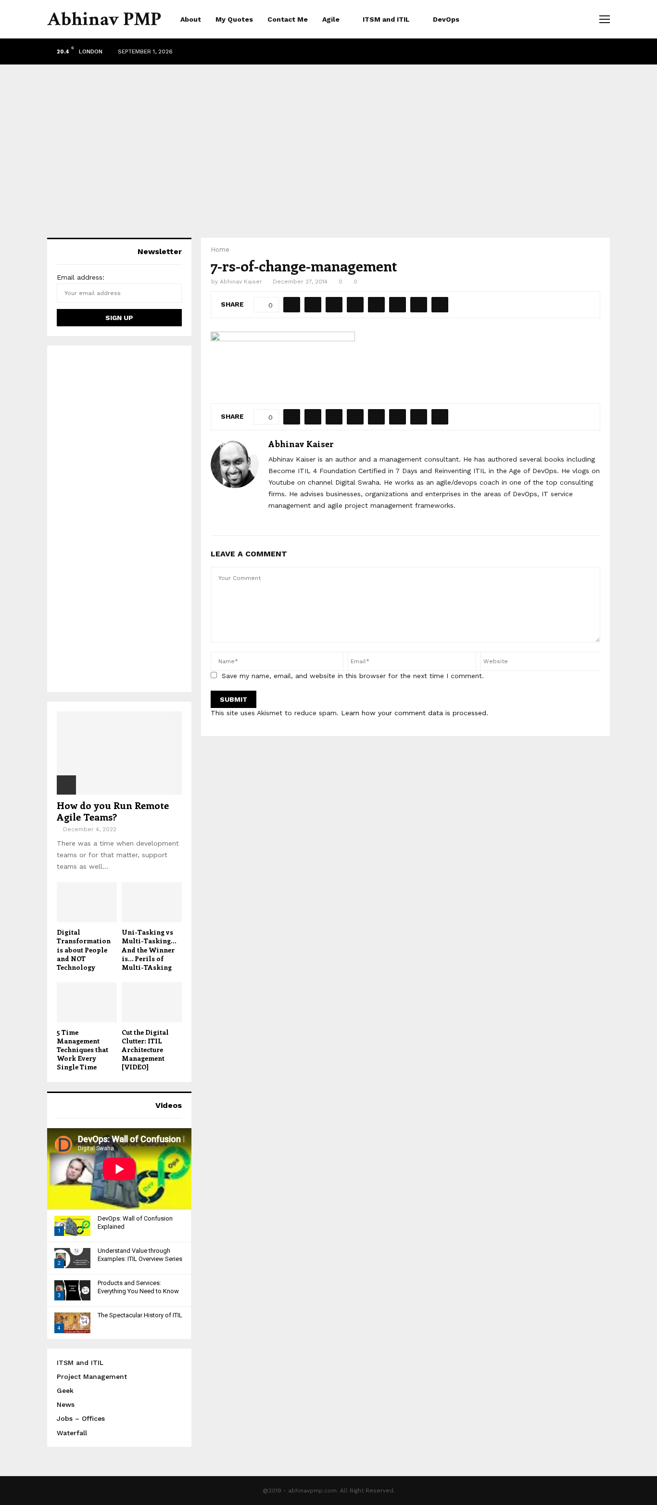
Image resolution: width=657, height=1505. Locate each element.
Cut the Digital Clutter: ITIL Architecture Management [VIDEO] (145, 1049)
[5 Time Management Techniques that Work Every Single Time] (87, 1002)
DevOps (446, 19)
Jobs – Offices (81, 1418)
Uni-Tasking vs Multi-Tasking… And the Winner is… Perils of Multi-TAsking (149, 949)
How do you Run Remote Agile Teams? (113, 810)
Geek (65, 1390)
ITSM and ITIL (386, 19)
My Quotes (234, 19)
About (190, 19)
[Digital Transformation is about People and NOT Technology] (87, 902)
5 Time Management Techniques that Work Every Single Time (82, 1049)
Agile (331, 19)
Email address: (80, 277)
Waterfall (72, 1433)
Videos (168, 1105)
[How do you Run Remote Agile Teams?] (119, 753)
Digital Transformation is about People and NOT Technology (84, 949)
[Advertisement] (328, 141)
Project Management (92, 1376)
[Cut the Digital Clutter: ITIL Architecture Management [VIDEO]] (152, 1002)
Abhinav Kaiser (241, 281)
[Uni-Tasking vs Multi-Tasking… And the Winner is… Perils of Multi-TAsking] (152, 902)
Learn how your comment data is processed (413, 713)
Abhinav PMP (104, 19)
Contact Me (287, 19)
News (66, 1404)
